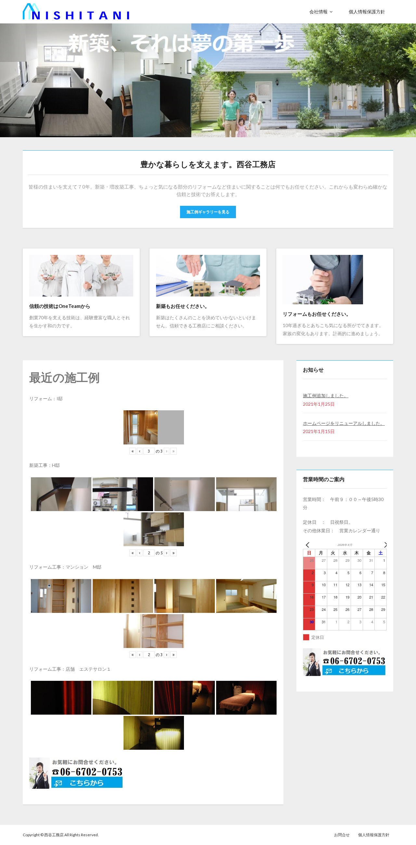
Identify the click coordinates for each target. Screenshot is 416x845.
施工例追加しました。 (325, 395)
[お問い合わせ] (76, 787)
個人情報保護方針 (373, 834)
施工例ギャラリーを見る (208, 211)
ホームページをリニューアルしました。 (344, 423)
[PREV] (309, 545)
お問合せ (342, 834)
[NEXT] (380, 545)
